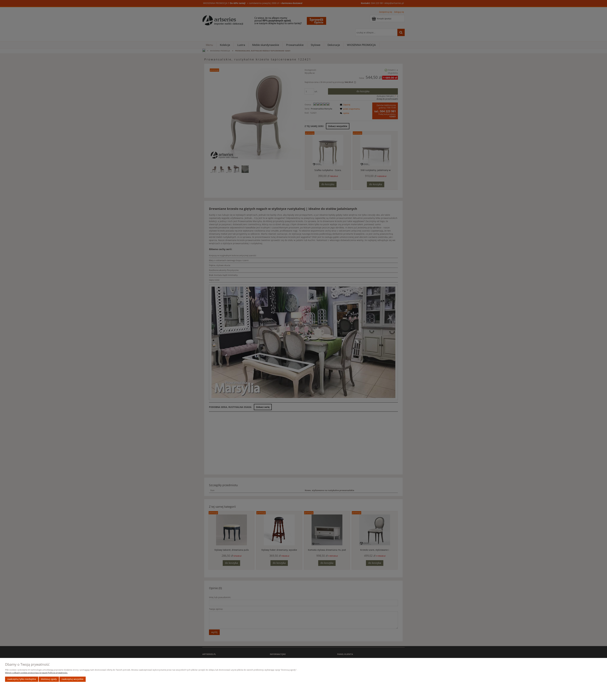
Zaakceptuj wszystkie (72, 679)
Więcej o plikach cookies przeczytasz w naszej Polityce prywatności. (36, 672)
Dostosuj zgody (49, 679)
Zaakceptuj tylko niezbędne (21, 679)
